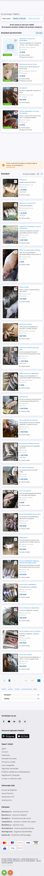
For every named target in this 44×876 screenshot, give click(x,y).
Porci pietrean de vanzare (28, 420)
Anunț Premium (8, 793)
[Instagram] (20, 721)
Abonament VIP (8, 797)
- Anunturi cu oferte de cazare (19, 822)
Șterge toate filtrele (34, 18)
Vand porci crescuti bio (27, 203)
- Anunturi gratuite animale (18, 828)
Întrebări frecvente (9, 759)
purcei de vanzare (25, 324)
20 (38, 174)
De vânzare (23, 88)
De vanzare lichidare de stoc (29, 443)
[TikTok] (25, 721)
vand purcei (23, 397)
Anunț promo (7, 800)
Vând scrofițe (24, 287)
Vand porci (23, 180)
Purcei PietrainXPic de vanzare (30, 514)
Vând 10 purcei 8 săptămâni (29, 373)
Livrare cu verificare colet (11, 779)
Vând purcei (23, 537)
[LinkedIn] (14, 721)
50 (42, 174)
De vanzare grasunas (26, 467)
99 (26, 680)
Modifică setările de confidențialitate (16, 772)
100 (32, 680)
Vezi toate (39, 33)
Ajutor (4, 749)
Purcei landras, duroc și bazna (29, 631)
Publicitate (6, 755)
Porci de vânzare (25, 491)
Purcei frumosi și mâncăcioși (29, 608)
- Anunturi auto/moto (15, 812)
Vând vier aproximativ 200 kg (29, 250)
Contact (5, 752)
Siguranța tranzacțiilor (10, 769)
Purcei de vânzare (25, 654)
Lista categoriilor (8, 765)
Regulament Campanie (11, 775)
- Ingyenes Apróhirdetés (17, 832)
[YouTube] (9, 721)
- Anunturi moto (13, 825)
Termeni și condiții (8, 762)
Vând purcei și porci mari (28, 64)
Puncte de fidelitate (9, 790)
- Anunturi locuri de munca (16, 818)
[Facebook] (4, 721)
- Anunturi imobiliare (14, 815)
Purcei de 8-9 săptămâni (27, 584)
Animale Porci (18, 18)
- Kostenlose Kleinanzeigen (16, 835)
